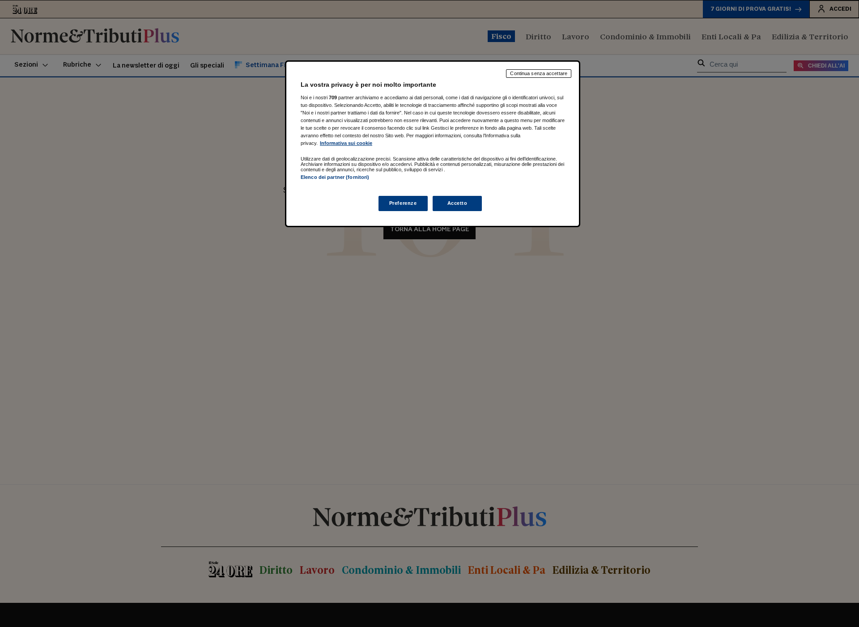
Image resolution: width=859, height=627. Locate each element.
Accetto (457, 203)
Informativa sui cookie (346, 143)
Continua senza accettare (538, 73)
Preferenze (403, 203)
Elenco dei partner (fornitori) (335, 177)
